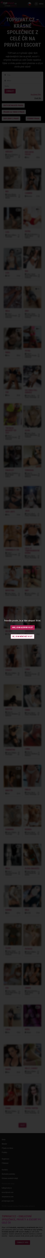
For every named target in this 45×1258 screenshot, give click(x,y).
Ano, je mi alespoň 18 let (22, 627)
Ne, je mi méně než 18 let (22, 636)
